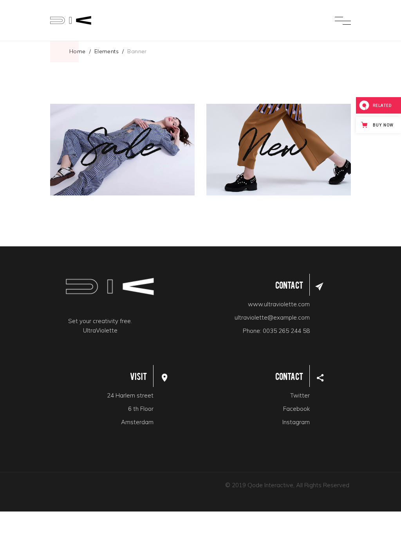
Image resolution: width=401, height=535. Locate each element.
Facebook (296, 408)
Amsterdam (137, 422)
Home (77, 51)
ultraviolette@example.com (272, 317)
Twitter (300, 395)
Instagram (296, 422)
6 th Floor (141, 408)
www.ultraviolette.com (279, 304)
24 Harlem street (130, 395)
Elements (106, 51)
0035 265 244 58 (286, 330)
